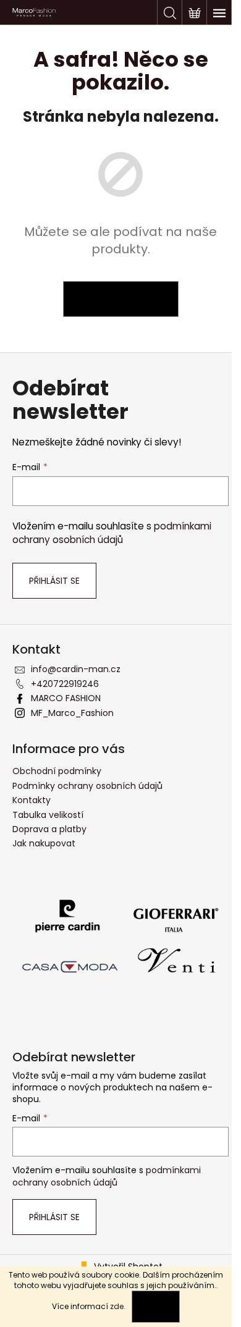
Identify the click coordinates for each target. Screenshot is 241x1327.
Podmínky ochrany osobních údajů (87, 786)
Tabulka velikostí (47, 815)
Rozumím (155, 1306)
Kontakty (31, 800)
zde (117, 1306)
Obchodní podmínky (56, 771)
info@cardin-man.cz (75, 669)
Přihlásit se (54, 581)
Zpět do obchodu (121, 299)
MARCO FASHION (66, 698)
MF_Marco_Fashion (72, 713)
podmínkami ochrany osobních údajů (111, 533)
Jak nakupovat (43, 843)
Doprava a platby (49, 829)
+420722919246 (65, 684)
